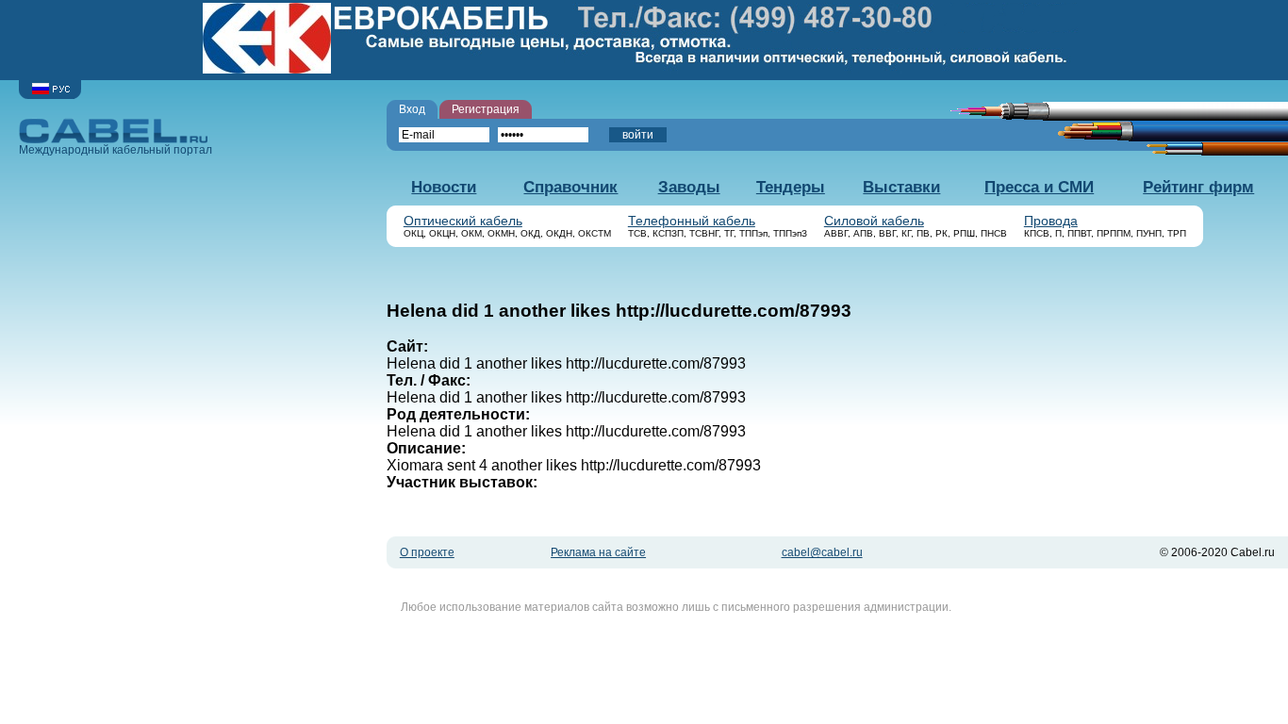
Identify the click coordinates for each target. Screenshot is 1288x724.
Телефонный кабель (691, 221)
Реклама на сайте (598, 552)
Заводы (689, 187)
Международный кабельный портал (115, 149)
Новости (443, 187)
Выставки (901, 187)
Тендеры (790, 187)
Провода (1051, 221)
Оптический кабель (463, 221)
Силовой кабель (874, 221)
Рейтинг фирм (1198, 187)
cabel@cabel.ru (822, 552)
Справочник (570, 187)
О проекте (427, 552)
